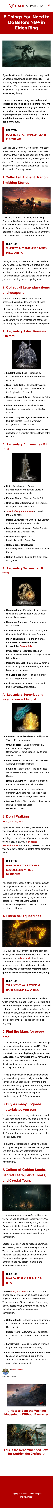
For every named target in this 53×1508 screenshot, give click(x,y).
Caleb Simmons (17, 1369)
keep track (25, 958)
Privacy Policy (26, 1497)
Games (13, 1376)
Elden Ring (6, 1376)
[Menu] (3, 6)
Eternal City (26, 646)
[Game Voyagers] (26, 6)
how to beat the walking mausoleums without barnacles (22, 870)
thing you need (18, 1291)
